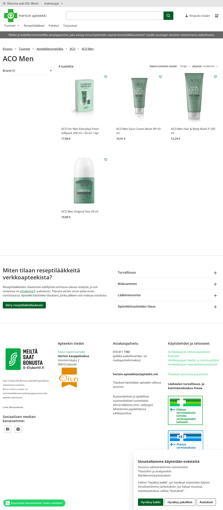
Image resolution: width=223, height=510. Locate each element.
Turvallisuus (127, 272)
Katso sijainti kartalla (71, 352)
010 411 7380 (121, 352)
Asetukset (206, 502)
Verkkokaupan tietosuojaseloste (189, 352)
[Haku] (168, 16)
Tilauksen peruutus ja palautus (188, 374)
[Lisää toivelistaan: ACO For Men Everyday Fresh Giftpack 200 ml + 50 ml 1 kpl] (105, 76)
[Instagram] (18, 429)
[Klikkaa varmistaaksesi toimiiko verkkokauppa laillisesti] (194, 410)
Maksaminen (127, 284)
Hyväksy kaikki (150, 502)
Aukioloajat (51, 3)
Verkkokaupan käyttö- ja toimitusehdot (193, 360)
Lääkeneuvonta (129, 295)
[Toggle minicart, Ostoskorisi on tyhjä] (217, 15)
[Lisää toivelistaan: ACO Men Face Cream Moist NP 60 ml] (160, 76)
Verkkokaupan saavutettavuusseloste (192, 364)
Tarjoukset (70, 26)
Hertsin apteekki (33, 15)
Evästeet (173, 356)
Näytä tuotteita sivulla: (164, 66)
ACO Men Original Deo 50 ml (79, 211)
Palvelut (54, 26)
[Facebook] (7, 429)
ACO (72, 49)
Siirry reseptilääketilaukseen (24, 305)
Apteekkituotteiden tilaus (137, 306)
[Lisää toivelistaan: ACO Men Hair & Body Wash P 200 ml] (215, 76)
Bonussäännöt (16, 407)
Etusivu (7, 49)
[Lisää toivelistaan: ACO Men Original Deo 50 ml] (105, 159)
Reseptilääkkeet (34, 26)
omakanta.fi (27, 291)
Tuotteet (10, 26)
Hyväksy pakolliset (180, 502)
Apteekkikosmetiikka (50, 49)
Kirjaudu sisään (200, 16)
